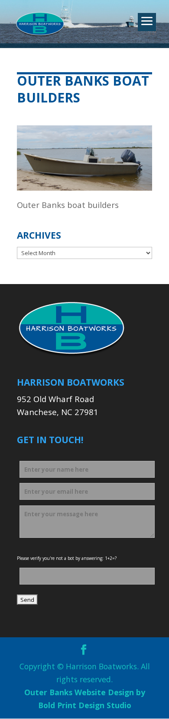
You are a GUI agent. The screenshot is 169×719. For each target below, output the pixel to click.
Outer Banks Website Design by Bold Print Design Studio (84, 698)
